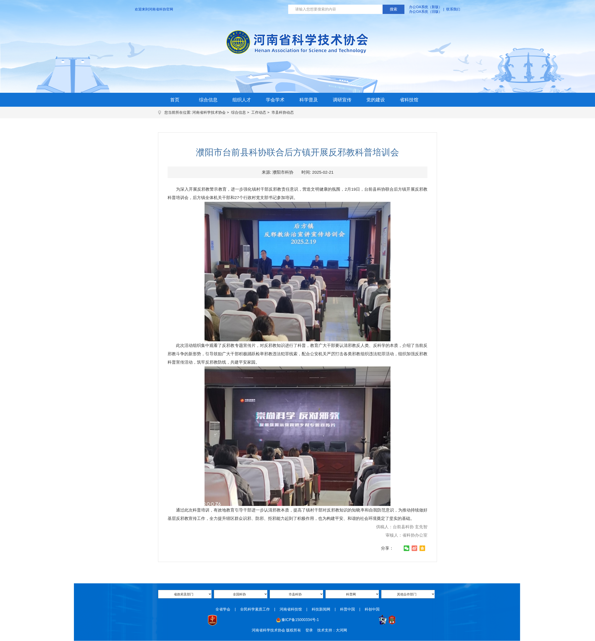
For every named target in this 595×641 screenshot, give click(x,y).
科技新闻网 (321, 609)
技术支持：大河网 (332, 630)
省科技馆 (409, 99)
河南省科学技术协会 (209, 112)
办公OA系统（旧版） (425, 11)
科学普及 (308, 99)
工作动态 (258, 112)
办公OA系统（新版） (425, 7)
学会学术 (275, 99)
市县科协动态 (282, 112)
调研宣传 (342, 99)
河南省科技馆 (291, 609)
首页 (174, 99)
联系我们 (453, 9)
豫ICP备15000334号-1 (300, 620)
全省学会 (222, 609)
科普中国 (347, 609)
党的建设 (375, 99)
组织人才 (241, 99)
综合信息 (208, 99)
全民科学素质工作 (255, 609)
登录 (309, 630)
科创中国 (372, 609)
